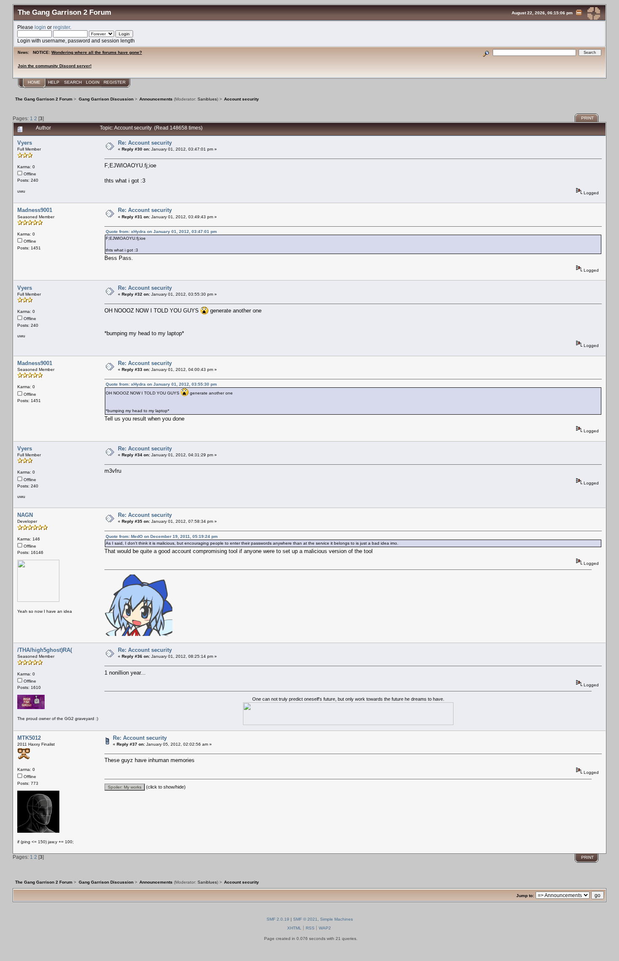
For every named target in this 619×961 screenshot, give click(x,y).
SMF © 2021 (305, 919)
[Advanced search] (486, 52)
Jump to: (525, 895)
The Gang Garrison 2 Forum (64, 12)
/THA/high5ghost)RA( (44, 650)
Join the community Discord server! (54, 66)
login (40, 27)
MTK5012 (29, 738)
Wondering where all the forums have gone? (96, 52)
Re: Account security (145, 143)
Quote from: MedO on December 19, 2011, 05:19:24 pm (162, 536)
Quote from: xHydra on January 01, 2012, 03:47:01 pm (161, 231)
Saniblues (207, 99)
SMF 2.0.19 (278, 919)
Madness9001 (34, 210)
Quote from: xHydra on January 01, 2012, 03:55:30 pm (161, 384)
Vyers (24, 143)
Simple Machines (336, 919)
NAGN (25, 515)
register (61, 27)
